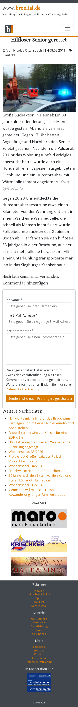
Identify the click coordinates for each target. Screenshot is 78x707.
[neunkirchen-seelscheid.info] (39, 676)
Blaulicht (39, 602)
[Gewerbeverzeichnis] (39, 518)
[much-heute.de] (39, 682)
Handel (39, 630)
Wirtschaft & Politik (39, 594)
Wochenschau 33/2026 (26, 485)
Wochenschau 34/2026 (26, 466)
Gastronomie (39, 618)
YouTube (39, 650)
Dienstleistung (39, 626)
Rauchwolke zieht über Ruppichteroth (37, 471)
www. (21, 8)
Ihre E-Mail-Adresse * (21, 315)
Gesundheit (39, 634)
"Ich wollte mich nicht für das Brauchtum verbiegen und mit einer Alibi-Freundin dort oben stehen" (41, 423)
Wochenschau (39, 606)
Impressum (39, 658)
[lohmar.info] (39, 689)
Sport (39, 598)
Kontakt (39, 654)
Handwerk (39, 622)
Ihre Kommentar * (19, 331)
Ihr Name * (14, 300)
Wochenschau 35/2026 (26, 452)
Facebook (39, 646)
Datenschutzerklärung (22, 389)
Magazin (39, 590)
